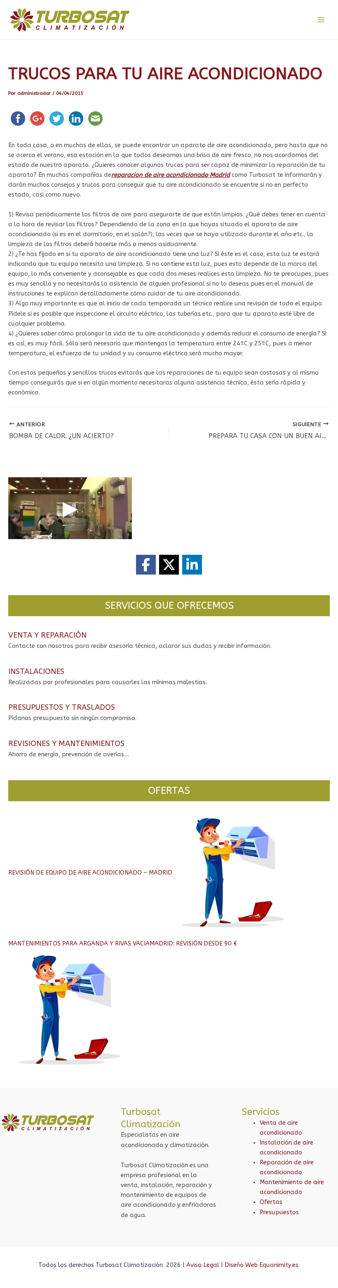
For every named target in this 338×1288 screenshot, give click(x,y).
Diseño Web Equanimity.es (262, 1265)
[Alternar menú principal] (321, 19)
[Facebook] (146, 565)
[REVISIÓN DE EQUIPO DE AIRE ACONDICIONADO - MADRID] (234, 872)
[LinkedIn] (192, 565)
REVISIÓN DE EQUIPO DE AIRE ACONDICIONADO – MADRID (90, 872)
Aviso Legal (202, 1265)
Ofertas (271, 1202)
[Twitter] (169, 565)
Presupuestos (279, 1212)
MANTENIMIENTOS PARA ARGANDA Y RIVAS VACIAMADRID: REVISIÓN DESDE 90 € (122, 943)
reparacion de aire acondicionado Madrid (170, 174)
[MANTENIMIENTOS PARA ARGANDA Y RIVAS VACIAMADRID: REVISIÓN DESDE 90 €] (70, 1010)
